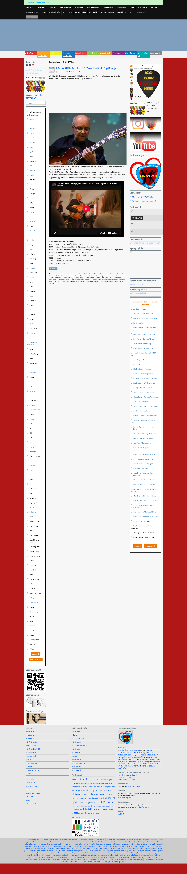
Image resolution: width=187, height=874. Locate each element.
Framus (32, 217)
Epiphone (33, 151)
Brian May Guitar (35, 593)
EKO (31, 530)
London (158, 846)
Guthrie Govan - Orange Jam (143, 459)
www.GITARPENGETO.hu (38, 2)
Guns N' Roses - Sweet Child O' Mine (143, 354)
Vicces (44, 12)
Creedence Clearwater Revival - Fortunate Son (143, 474)
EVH (31, 470)
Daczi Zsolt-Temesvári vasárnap (144, 454)
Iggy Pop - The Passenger (142, 443)
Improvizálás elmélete (80, 844)
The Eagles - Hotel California (143, 532)
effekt (94, 783)
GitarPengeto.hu (34, 839)
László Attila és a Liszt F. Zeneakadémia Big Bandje (86, 68)
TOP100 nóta (67, 12)
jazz (51, 277)
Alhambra (33, 391)
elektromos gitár (78, 786)
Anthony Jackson (71, 274)
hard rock (79, 798)
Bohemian (33, 512)
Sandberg (33, 461)
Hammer (32, 382)
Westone (33, 451)
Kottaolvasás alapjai (39, 842)
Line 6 (32, 507)
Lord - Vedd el (138, 323)
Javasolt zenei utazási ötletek (127, 775)
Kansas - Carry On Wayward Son (145, 415)
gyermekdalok (102, 794)
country (90, 783)
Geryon (32, 244)
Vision (32, 189)
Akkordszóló (67, 844)
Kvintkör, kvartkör (117, 842)
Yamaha (32, 138)
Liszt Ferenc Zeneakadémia (80, 279)
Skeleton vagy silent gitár (79, 859)
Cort (31, 147)
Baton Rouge (34, 354)
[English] (27, 65)
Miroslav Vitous (97, 279)
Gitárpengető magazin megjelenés (113, 861)
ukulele (103, 809)
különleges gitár (85, 802)
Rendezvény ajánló (143, 54)
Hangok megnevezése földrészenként (129, 839)
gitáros (108, 790)
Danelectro (33, 570)
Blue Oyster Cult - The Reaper (144, 484)
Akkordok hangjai (139, 842)
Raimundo (33, 584)
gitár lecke (99, 790)
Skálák (85, 842)
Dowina (32, 221)
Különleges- (40, 7)
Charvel (32, 310)
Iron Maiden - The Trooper (143, 463)
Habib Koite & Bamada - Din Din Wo (145, 516)
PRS (31, 165)
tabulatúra (89, 809)
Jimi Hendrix (101, 798)
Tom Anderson (35, 409)
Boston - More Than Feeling (143, 438)
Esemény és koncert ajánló (68, 839)
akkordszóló (97, 780)
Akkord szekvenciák (94, 861)
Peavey (32, 635)
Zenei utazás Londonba (126, 777)
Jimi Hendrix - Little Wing (142, 343)
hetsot (136, 751)
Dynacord (33, 475)
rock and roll (111, 806)
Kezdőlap (45, 839)
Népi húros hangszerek (135, 859)
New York (29, 848)
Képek (132, 7)
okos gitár (75, 806)
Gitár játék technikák (94, 7)
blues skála (80, 783)
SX (30, 484)
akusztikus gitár (107, 779)
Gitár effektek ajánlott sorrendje (96, 857)
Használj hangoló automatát (44, 857)
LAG (31, 423)
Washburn (33, 368)
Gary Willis (79, 276)
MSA (31, 263)
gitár (104, 786)
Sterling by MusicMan (32, 343)
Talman (32, 588)
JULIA (32, 630)
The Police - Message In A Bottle (145, 433)
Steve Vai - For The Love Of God (144, 512)
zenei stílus (91, 813)
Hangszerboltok (80, 12)
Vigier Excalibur (35, 456)
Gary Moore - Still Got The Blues (145, 500)
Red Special (34, 535)
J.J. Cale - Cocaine (139, 309)
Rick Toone (33, 328)
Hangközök (92, 842)
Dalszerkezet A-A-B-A (117, 846)
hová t (147, 755)
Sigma (32, 207)
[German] (30, 65)
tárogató (104, 281)
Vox (31, 235)
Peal (31, 479)
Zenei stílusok (78, 7)
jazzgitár (58, 277)
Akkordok (154, 7)
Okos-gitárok (52, 7)
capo (85, 783)
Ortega (32, 598)
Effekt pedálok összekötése (64, 857)
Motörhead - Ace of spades (143, 313)
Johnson (32, 625)
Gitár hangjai (110, 839)
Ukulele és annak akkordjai (42, 855)
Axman (32, 414)
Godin (32, 324)
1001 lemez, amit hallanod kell (95, 850)
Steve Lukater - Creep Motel (143, 392)
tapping (97, 809)
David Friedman (61, 276)
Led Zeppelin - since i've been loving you (142, 527)
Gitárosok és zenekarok (86, 839)
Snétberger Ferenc (92, 281)
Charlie (112, 274)
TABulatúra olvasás (55, 842)
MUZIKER (121, 814)
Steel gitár (56, 859)
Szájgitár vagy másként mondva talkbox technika (97, 855)
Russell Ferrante (78, 281)
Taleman (33, 400)
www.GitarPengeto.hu (142, 807)
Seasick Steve (34, 521)
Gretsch (32, 170)
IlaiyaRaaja (100, 276)
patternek (83, 806)
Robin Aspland (66, 281)
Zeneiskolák (93, 12)
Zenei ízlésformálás (150, 848)
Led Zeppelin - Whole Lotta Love (144, 383)
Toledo (32, 649)
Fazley (32, 616)
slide (73, 809)
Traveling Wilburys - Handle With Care (144, 421)
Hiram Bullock (89, 276)
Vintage (32, 193)
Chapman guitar (35, 556)
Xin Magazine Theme (156, 839)
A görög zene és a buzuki (60, 855)
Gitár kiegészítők (65, 7)
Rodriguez (33, 305)
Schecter (33, 372)
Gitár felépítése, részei (153, 857)
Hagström (33, 268)
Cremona (33, 161)
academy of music (58, 274)
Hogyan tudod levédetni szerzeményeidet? (69, 850)
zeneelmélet (82, 812)
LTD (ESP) (33, 212)
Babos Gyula (83, 274)
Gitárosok (116, 53)
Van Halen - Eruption (140, 401)
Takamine (33, 300)
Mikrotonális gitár (31, 859)
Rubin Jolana (34, 489)
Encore (32, 395)
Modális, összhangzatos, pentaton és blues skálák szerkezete (109, 844)
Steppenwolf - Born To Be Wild (144, 480)
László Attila (89, 277)
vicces (75, 812)
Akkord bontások (30, 844)
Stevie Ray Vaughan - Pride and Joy (145, 406)
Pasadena (33, 465)
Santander (33, 363)
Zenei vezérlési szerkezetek (72, 842)
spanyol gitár (79, 809)
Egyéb (75, 735)
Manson (32, 291)
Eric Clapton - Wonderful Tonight (145, 378)
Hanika (32, 560)
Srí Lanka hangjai (39, 848)
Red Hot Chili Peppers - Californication (140, 448)
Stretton (33, 179)
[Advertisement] (93, 35)
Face (31, 296)
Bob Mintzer (104, 274)
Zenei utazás (155, 53)
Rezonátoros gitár (45, 859)
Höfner (32, 198)
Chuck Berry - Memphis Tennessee (145, 397)
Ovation (32, 419)
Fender (32, 124)
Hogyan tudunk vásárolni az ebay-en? (119, 850)
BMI (31, 437)
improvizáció (88, 798)
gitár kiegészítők (85, 790)
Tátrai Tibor (112, 281)
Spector (32, 644)
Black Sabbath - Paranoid (142, 369)
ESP (31, 184)
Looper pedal (79, 857)
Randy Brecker (54, 281)
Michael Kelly (34, 579)
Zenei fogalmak (142, 7)
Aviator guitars (35, 546)
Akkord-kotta (121, 12)
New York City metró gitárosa (116, 859)
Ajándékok (29, 53)
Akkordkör (128, 842)
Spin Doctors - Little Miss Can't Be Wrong (144, 490)
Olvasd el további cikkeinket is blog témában (67, 853)
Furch (31, 282)
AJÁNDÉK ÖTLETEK (32, 12)
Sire (31, 249)
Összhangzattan (103, 842)
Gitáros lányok (108, 7)
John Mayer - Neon (140, 359)
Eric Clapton (89, 786)
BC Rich (32, 405)
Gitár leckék (92, 53)
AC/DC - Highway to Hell (142, 411)
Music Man (33, 231)
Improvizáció (141, 12)
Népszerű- (29, 7)
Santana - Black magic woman (143, 373)
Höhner (32, 314)
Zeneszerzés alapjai (107, 12)
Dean (31, 349)
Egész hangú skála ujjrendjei (42, 846)
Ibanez (32, 128)
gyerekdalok (91, 794)
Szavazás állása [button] (35, 659)
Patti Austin (108, 279)
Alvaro (32, 338)
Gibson (32, 119)
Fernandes (33, 272)
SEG (31, 433)
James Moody (121, 276)
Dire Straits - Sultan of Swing (143, 339)
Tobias (32, 286)
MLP (31, 442)
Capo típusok (75, 855)
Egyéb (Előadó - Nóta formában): (144, 537)
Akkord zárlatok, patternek (62, 846)
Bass (31, 493)
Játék (52, 53)
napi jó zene (104, 802)
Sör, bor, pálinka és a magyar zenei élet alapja (94, 848)
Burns (32, 516)
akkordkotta (85, 779)
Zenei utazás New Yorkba (127, 779)
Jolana (32, 319)
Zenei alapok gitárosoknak (141, 850)
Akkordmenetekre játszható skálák (84, 846)
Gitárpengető (63, 72)
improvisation (109, 276)
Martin (32, 133)
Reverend (33, 565)
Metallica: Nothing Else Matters (144, 496)
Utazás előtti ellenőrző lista (56, 848)
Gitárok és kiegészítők (67, 54)
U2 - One (136, 364)
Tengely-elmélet (102, 846)
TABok (131, 12)
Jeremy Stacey (68, 277)
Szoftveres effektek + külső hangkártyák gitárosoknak (126, 857)
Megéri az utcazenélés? (118, 848)
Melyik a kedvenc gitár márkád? (144, 200)
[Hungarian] (32, 65)
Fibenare (33, 498)
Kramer (32, 277)
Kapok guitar (34, 502)
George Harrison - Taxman (142, 387)
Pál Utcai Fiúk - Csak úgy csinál (144, 334)
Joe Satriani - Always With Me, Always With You (143, 506)
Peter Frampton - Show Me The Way (143, 328)
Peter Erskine (119, 279)
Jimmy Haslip (79, 277)
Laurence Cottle (63, 279)
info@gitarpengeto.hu (125, 797)
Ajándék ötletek (123, 853)
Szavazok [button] (35, 654)
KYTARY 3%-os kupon (138, 284)
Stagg (32, 377)
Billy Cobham (93, 274)
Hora (31, 226)
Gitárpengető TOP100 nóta (142, 196)
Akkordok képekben (153, 842)
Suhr (31, 574)
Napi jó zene (130, 53)
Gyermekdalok (139, 846)
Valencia (32, 333)
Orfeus (32, 358)
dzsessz (71, 276)
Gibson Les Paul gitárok (97, 859)
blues (74, 783)
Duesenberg (34, 612)
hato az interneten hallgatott (139, 762)
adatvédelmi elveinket (133, 786)
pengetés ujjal (91, 806)
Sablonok (129, 846)
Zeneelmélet (80, 53)
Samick (32, 175)
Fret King (33, 258)
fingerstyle (98, 786)
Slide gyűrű (65, 859)
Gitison (32, 621)
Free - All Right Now (140, 468)
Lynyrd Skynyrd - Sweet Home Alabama (142, 428)
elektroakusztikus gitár (104, 783)
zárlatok (97, 813)
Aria (31, 386)
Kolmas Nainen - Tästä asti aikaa (145, 318)
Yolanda (32, 254)
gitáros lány (78, 794)
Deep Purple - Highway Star (143, 348)
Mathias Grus (34, 551)
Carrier (32, 447)
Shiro (31, 156)
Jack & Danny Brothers (33, 541)
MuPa (93, 803)
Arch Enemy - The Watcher (143, 521)
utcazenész (109, 809)
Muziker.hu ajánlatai (138, 293)
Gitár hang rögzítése (135, 848)
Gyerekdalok (105, 53)
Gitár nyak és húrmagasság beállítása (127, 855)
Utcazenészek (121, 7)
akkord (74, 779)
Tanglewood (34, 602)
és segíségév (135, 761)
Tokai (31, 203)
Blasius (32, 607)
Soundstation (34, 639)
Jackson (32, 142)
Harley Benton (34, 526)
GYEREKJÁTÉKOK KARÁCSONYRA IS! (145, 243)
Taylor (32, 240)
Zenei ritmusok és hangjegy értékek (50, 844)
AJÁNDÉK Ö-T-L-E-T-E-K (91, 853)
